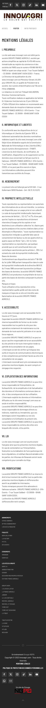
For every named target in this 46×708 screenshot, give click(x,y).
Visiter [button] (16, 28)
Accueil (5, 28)
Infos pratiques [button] (30, 28)
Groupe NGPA (29, 654)
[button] (23, 700)
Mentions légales (23, 663)
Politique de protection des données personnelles (23, 668)
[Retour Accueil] (23, 17)
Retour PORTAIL (5, 5)
